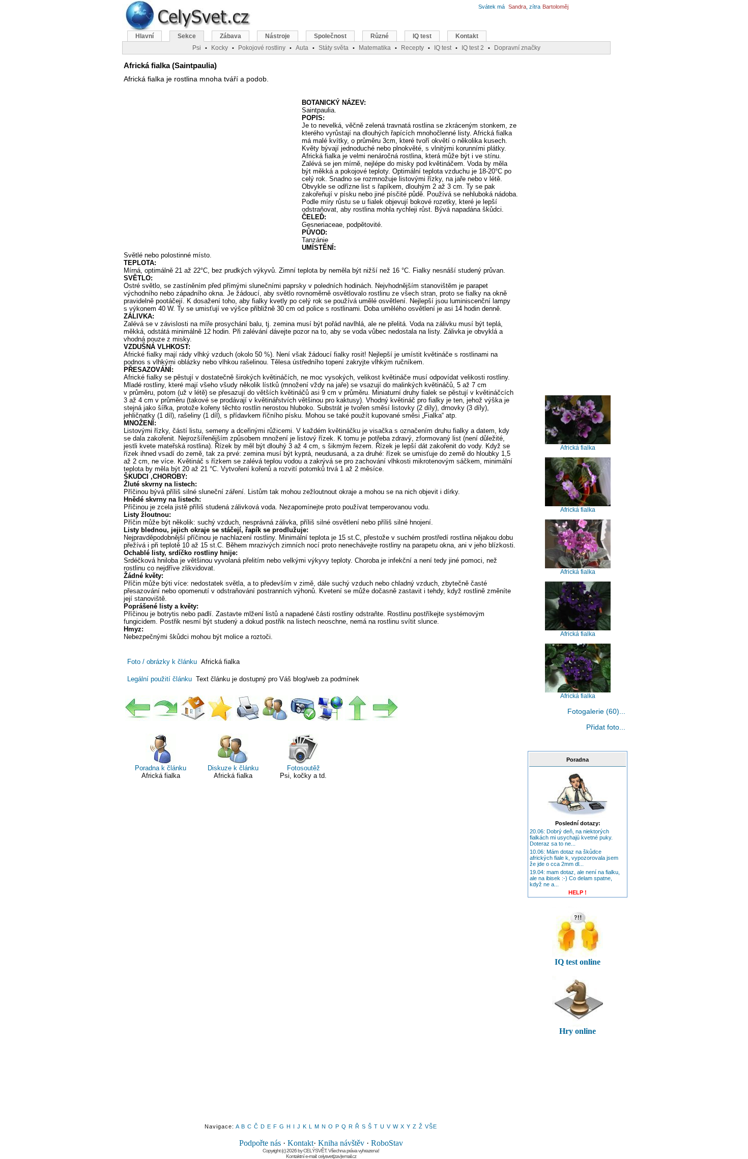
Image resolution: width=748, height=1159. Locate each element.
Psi (196, 47)
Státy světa (334, 47)
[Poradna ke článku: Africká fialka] (577, 816)
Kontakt (300, 1143)
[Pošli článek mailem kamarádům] (330, 708)
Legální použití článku (159, 679)
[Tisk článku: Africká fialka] (248, 708)
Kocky (219, 47)
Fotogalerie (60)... (596, 711)
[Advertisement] (209, 172)
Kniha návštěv (341, 1143)
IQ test (422, 36)
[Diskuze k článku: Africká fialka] (275, 708)
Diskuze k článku (233, 768)
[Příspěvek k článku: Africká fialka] (302, 708)
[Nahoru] (357, 708)
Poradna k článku (160, 768)
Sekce (187, 36)
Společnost (330, 36)
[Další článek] (385, 708)
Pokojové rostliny (261, 47)
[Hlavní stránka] (193, 708)
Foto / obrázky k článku (162, 661)
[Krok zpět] (165, 708)
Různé (379, 36)
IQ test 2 (473, 47)
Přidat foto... (605, 727)
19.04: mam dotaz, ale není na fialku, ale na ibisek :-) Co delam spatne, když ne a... (575, 878)
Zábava (230, 36)
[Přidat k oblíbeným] (220, 708)
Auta (302, 47)
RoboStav (387, 1143)
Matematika (375, 47)
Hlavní (144, 36)
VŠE (431, 1126)
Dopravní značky (517, 47)
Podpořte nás (260, 1143)
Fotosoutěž (303, 768)
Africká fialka (577, 447)
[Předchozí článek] (138, 708)
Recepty (412, 47)
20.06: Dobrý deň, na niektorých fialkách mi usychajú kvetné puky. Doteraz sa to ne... (571, 837)
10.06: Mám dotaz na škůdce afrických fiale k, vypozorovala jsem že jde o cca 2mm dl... (574, 858)
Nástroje (277, 36)
